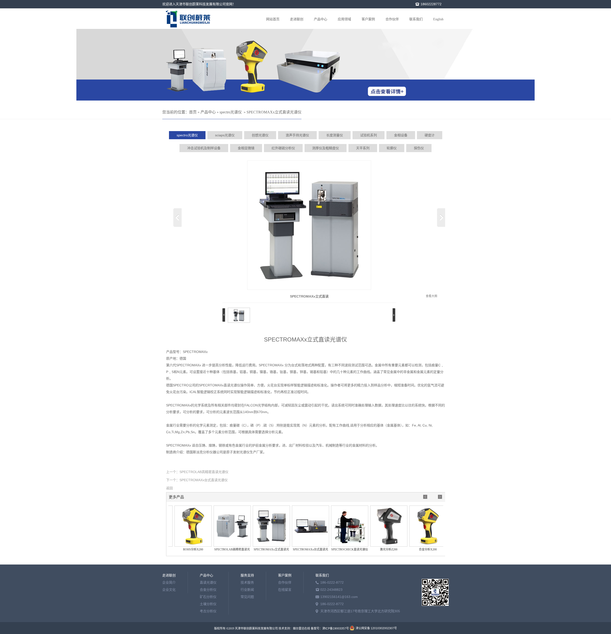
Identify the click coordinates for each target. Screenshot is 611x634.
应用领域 (344, 19)
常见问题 (247, 597)
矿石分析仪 (208, 597)
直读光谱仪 (208, 582)
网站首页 (272, 19)
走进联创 (296, 19)
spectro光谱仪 (231, 112)
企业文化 (169, 589)
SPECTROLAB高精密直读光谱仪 (203, 472)
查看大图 (431, 296)
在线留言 (284, 589)
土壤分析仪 (208, 604)
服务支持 (247, 575)
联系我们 (416, 19)
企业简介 (169, 582)
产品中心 (320, 19)
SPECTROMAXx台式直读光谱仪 (203, 480)
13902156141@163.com (339, 597)
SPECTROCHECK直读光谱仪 (342, 549)
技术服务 (247, 582)
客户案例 (368, 19)
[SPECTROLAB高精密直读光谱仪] (224, 545)
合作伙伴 (392, 19)
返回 (169, 488)
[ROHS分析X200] (185, 545)
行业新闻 (247, 589)
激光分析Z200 (381, 549)
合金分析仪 (208, 589)
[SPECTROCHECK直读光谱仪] (342, 545)
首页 (193, 112)
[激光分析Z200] (381, 545)
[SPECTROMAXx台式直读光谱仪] (303, 545)
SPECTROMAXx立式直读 (309, 296)
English (438, 19)
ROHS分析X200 (186, 549)
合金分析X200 (420, 549)
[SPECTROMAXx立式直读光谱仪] (309, 289)
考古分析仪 (208, 611)
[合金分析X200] (420, 545)
